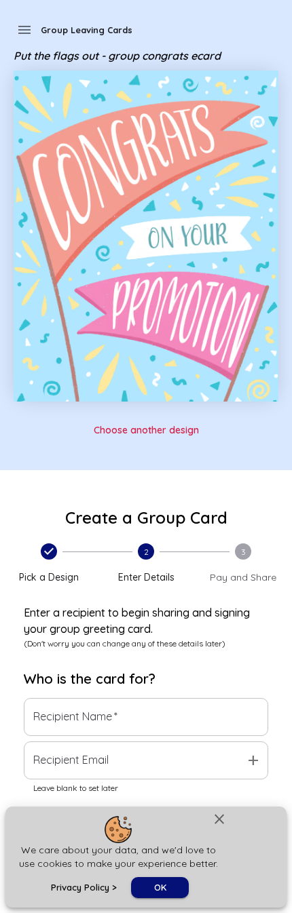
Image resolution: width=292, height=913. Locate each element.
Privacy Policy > (84, 887)
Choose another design (146, 430)
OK (160, 887)
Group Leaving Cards (86, 29)
